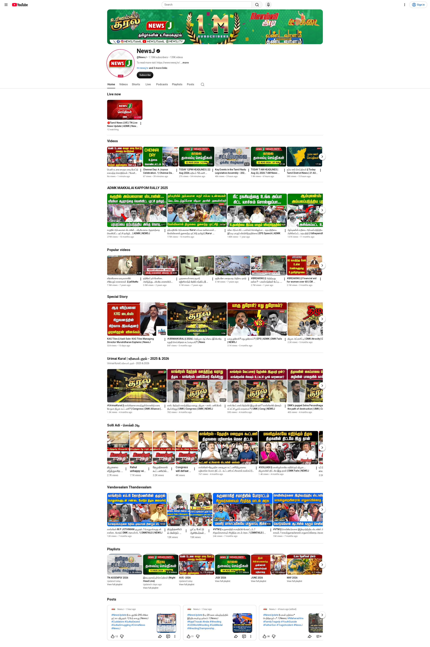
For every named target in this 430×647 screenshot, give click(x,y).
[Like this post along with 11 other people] (188, 636)
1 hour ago (131, 609)
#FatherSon (269, 625)
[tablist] (215, 84)
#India (205, 621)
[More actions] (140, 123)
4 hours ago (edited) (287, 609)
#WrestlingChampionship (200, 628)
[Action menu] (174, 636)
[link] (143, 623)
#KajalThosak (194, 621)
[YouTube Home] (19, 4)
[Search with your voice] (268, 4)
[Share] (160, 636)
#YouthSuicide (289, 621)
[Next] (322, 156)
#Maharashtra (295, 618)
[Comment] (168, 636)
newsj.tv (143, 68)
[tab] (111, 84)
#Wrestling (215, 621)
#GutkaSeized (132, 621)
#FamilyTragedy (272, 621)
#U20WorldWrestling (198, 625)
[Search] (257, 4)
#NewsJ (115, 628)
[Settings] (405, 5)
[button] (120, 63)
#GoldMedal (216, 625)
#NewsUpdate (119, 615)
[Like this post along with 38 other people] (264, 636)
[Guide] (6, 5)
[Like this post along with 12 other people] (112, 636)
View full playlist (114, 584)
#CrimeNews (138, 625)
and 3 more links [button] (158, 68)
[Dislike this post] (121, 636)
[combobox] (207, 5)
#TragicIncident (284, 625)
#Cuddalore (117, 621)
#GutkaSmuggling (121, 625)
